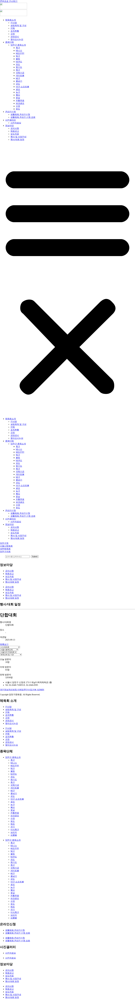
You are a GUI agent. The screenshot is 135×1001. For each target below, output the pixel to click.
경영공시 (15, 36)
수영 (18, 106)
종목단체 (9, 42)
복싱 (18, 95)
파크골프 (20, 103)
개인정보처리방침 (8, 690)
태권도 (19, 62)
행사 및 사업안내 (18, 137)
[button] (67, 279)
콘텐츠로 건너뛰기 (8, 1)
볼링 (18, 59)
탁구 (18, 56)
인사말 (14, 23)
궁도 (18, 84)
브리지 (14, 832)
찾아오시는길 (17, 39)
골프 (18, 89)
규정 (13, 34)
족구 (18, 70)
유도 (18, 109)
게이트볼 (20, 75)
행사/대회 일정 (17, 139)
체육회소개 (10, 20)
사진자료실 (16, 123)
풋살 (18, 98)
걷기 (13, 827)
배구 (18, 78)
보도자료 (15, 134)
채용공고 (15, 131)
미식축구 (15, 829)
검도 (18, 64)
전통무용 (20, 100)
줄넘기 (19, 81)
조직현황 (15, 31)
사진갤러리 (10, 120)
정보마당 (9, 125)
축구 (18, 48)
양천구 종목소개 (18, 45)
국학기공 (20, 73)
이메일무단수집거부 (27, 690)
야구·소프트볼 (22, 87)
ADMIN (40, 690)
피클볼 (14, 835)
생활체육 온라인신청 (20, 114)
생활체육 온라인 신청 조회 (23, 117)
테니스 (19, 50)
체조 (13, 824)
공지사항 (15, 128)
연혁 (13, 28)
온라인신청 (10, 112)
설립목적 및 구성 (18, 25)
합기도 (19, 67)
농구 (18, 92)
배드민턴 (20, 53)
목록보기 (4, 644)
